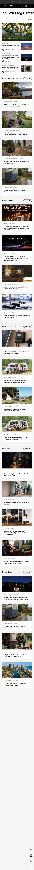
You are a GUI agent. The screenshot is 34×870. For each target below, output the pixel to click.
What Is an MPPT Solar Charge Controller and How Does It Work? (16, 352)
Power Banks (11, 223)
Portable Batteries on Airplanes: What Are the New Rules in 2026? (17, 316)
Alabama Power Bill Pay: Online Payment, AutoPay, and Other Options (16, 562)
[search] (22, 6)
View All (27, 79)
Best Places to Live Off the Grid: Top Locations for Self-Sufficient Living (15, 381)
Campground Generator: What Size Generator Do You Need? (15, 410)
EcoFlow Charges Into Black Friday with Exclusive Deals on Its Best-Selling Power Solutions (16, 228)
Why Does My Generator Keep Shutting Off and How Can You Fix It (16, 655)
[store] (26, 6)
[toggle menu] (30, 6)
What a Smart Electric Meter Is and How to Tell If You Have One (10, 68)
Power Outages (11, 595)
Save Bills (9, 471)
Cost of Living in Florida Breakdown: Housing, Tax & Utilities (15, 684)
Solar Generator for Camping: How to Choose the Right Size (15, 438)
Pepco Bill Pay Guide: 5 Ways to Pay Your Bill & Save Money (16, 474)
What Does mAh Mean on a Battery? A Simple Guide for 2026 (16, 287)
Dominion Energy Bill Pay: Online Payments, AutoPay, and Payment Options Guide (14, 532)
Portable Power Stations (13, 101)
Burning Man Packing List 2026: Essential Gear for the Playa (10, 46)
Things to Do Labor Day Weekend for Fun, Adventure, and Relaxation (17, 105)
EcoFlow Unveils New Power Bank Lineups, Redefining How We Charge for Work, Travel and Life (16, 258)
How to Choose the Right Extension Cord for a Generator (16, 162)
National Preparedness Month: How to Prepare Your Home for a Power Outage (10, 57)
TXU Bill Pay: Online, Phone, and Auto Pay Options (17, 503)
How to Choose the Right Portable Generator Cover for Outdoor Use (14, 191)
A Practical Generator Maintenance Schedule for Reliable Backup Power (15, 133)
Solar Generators (11, 349)
